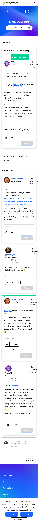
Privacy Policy (14, 507)
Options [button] (35, 42)
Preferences (19, 520)
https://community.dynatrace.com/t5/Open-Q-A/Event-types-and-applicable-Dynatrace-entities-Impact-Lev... (19, 201)
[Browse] (8, 11)
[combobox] (19, 27)
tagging (25, 129)
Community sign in (28, 11)
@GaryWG (8, 311)
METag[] (17, 85)
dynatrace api (15, 129)
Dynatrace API (8, 43)
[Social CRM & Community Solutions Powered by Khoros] (31, 460)
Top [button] (3, 459)
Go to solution (20, 57)
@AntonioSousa (17, 386)
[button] (11, 514)
